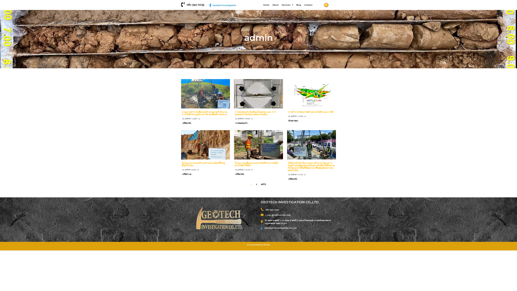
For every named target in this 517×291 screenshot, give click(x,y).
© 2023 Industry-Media (258, 245)
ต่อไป (263, 184)
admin (188, 118)
